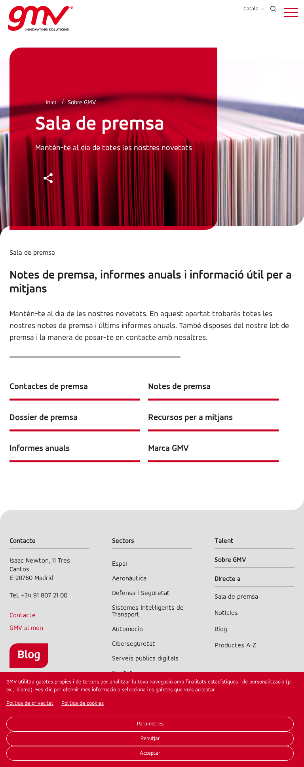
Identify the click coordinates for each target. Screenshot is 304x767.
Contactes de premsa (49, 386)
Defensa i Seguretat (141, 593)
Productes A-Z (235, 645)
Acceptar (150, 753)
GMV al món (26, 628)
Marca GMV (168, 448)
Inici (51, 102)
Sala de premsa (236, 596)
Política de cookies (82, 703)
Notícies (226, 613)
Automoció (127, 629)
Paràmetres (150, 724)
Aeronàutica (129, 578)
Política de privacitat (29, 703)
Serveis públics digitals (145, 658)
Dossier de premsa (44, 417)
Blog (28, 655)
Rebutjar (150, 739)
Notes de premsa (179, 386)
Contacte (23, 615)
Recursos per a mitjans (190, 417)
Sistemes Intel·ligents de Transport (148, 611)
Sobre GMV (82, 102)
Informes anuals (40, 448)
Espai (119, 564)
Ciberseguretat (133, 644)
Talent (224, 541)
